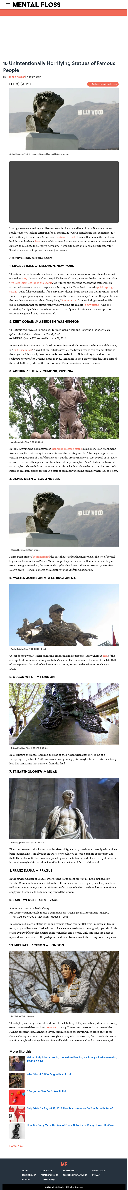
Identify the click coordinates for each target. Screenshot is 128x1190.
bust (37, 241)
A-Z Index (26, 1179)
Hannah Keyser (16, 77)
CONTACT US (46, 1170)
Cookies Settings (48, 1179)
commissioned (41, 556)
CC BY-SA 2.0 (37, 442)
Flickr (27, 442)
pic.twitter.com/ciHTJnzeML (92, 912)
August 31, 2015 (59, 916)
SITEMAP (96, 1175)
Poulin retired (69, 300)
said (105, 656)
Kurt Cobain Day (22, 350)
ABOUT (25, 1170)
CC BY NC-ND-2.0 (38, 649)
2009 (24, 278)
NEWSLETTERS (69, 1170)
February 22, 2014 (55, 338)
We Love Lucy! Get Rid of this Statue (31, 283)
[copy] (28, 84)
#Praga (71, 912)
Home (13, 1146)
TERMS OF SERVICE (49, 1175)
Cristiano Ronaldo (65, 237)
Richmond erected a (63, 449)
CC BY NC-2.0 (38, 842)
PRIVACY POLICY (99, 1170)
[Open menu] (8, 5)
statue (78, 449)
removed (52, 1027)
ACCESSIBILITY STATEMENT (75, 1175)
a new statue (92, 305)
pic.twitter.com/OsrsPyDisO (44, 334)
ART (22, 1146)
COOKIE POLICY (29, 1175)
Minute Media (58, 1187)
